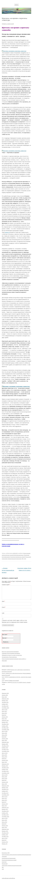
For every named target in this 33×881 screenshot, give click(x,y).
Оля (3, 677)
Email (3, 607)
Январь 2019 (5, 765)
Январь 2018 (5, 787)
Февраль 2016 (5, 829)
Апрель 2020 (5, 738)
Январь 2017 (5, 809)
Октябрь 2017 (5, 793)
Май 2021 (4, 715)
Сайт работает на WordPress (8, 878)
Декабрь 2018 (5, 767)
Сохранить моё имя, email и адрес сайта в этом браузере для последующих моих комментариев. (14, 621)
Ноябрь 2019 (5, 747)
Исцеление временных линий (17, 557)
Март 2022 (4, 697)
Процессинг (28, 557)
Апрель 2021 (5, 717)
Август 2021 (4, 709)
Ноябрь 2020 (5, 726)
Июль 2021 (4, 711)
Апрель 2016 (5, 825)
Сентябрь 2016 (5, 816)
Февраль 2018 (5, 785)
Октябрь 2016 (5, 814)
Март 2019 (4, 762)
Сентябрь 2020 (5, 729)
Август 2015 (4, 838)
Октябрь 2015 (5, 836)
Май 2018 (4, 780)
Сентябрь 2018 (5, 773)
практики (4, 862)
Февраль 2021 (5, 720)
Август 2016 (4, 818)
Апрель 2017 (5, 804)
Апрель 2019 (5, 760)
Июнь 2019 (4, 756)
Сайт (3, 613)
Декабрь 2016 (5, 811)
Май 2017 (4, 802)
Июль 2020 (4, 733)
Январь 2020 (5, 744)
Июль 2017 (4, 798)
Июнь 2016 (4, 822)
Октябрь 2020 (5, 727)
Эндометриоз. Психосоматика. (9, 657)
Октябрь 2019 (5, 749)
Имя (3, 601)
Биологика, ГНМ (5, 853)
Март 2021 (4, 718)
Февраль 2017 (5, 807)
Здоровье (4, 856)
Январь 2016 (5, 831)
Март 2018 (4, 784)
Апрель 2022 (5, 695)
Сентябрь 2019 (5, 751)
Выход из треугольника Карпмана (10, 651)
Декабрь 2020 (5, 724)
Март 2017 (4, 805)
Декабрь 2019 (5, 746)
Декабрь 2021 (5, 702)
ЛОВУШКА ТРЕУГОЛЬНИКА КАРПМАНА (11, 653)
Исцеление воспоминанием (8, 858)
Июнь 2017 (4, 800)
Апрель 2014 (5, 842)
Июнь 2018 (4, 778)
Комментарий (6, 584)
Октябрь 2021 (5, 706)
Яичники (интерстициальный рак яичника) (8, 570)
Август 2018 (4, 775)
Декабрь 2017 (5, 789)
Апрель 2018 (5, 782)
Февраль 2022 (5, 698)
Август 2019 (4, 753)
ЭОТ (25, 558)
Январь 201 (4, 843)
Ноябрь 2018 (5, 769)
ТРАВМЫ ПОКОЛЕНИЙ (13, 680)
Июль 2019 (4, 755)
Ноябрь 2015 (5, 834)
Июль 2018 (4, 776)
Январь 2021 (5, 722)
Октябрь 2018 (5, 771)
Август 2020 (4, 731)
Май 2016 (4, 823)
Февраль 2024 (5, 693)
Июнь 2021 (4, 713)
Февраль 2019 (5, 764)
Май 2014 (4, 840)
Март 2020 (4, 740)
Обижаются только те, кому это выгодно (12, 655)
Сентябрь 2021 (5, 707)
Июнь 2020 (4, 735)
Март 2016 (4, 827)
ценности (7, 232)
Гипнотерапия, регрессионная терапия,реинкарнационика (16, 854)
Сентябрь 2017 (5, 794)
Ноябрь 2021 (5, 704)
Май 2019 (4, 758)
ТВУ (23, 558)
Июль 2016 (4, 820)
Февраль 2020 (5, 742)
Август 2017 (4, 796)
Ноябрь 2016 (5, 813)
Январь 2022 (5, 700)
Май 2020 (4, 736)
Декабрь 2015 (5, 833)
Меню (16, 4)
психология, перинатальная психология (11, 558)
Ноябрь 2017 (5, 791)
